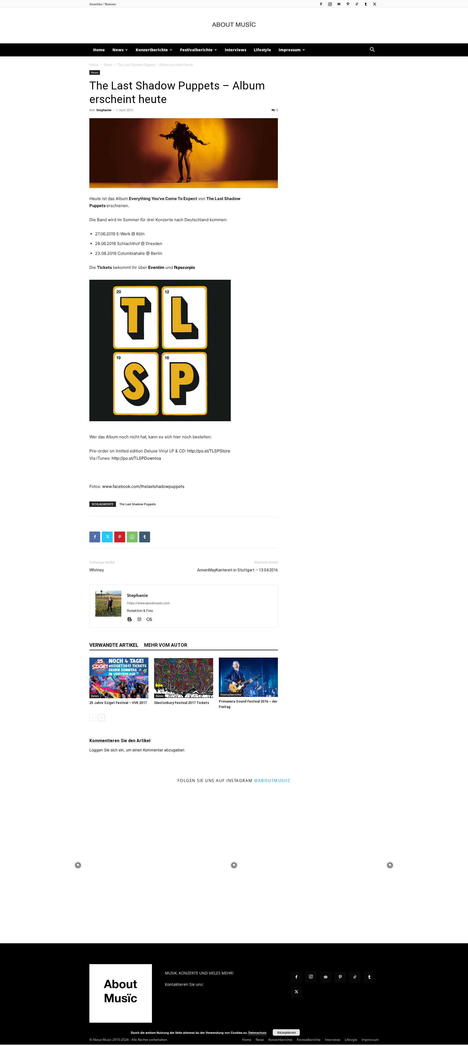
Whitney (96, 570)
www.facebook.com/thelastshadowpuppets (143, 486)
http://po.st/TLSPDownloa (136, 458)
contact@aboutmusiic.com (229, 984)
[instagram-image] (78, 865)
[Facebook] (321, 4)
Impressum (290, 49)
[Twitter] (374, 4)
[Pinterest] (348, 4)
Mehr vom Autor (165, 645)
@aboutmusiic (272, 780)
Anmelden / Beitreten (102, 4)
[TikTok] (357, 4)
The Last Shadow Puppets (137, 504)
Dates (95, 696)
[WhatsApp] (132, 537)
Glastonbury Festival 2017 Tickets (181, 703)
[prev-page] (92, 717)
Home (99, 49)
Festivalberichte (196, 49)
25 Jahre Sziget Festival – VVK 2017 (118, 703)
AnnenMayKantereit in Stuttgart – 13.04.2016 (237, 570)
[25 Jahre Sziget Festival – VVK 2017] (118, 678)
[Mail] (339, 4)
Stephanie (104, 110)
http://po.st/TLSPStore (208, 450)
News (117, 49)
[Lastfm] (151, 619)
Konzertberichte (152, 49)
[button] (372, 50)
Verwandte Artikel (113, 645)
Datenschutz (257, 1033)
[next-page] (101, 717)
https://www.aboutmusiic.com (148, 603)
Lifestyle (262, 49)
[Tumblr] (366, 4)
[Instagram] (330, 4)
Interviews (235, 49)
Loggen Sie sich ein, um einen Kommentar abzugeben (136, 750)
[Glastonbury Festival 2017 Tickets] (183, 678)
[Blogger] (131, 619)
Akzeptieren (286, 1032)
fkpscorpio (184, 267)
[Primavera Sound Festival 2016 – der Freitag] (248, 677)
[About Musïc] (234, 26)
